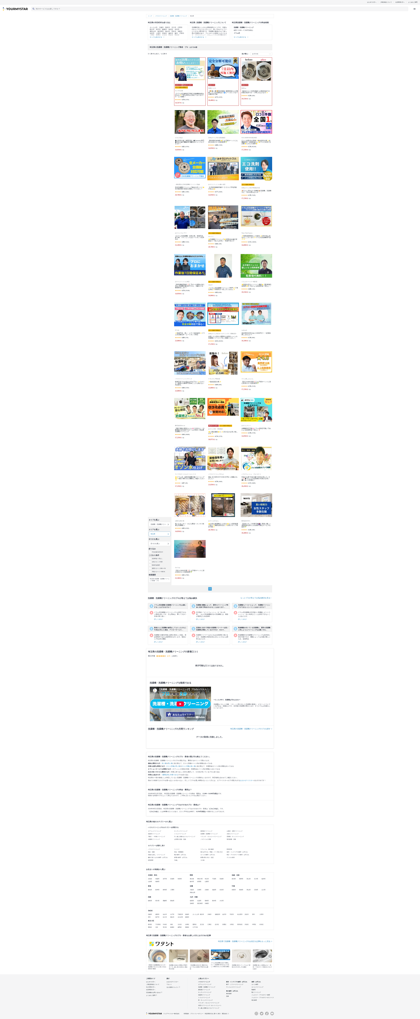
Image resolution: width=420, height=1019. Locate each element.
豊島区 (150, 927)
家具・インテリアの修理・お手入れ (237, 852)
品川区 (217, 924)
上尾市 (158, 33)
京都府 (207, 890)
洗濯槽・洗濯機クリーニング (209, 834)
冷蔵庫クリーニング (154, 839)
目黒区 (224, 924)
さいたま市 (153, 27)
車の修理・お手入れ (232, 991)
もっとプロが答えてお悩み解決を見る (255, 598)
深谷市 (152, 33)
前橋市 (187, 914)
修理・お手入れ (256, 982)
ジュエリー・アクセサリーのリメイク (263, 997)
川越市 (161, 27)
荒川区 (165, 927)
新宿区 (150, 924)
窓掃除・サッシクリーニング (235, 836)
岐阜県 (157, 890)
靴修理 (254, 989)
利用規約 (186, 1013)
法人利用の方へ (150, 987)
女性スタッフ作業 (157, 562)
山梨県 (207, 881)
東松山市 (153, 31)
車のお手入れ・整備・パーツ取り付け (211, 852)
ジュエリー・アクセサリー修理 (261, 995)
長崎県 (207, 900)
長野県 (241, 879)
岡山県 (249, 890)
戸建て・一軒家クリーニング (156, 836)
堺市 (149, 917)
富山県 (249, 879)
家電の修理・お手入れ (180, 857)
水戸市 (172, 914)
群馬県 (199, 881)
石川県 (256, 879)
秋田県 (180, 879)
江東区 (209, 924)
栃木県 (192, 881)
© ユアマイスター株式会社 (171, 1013)
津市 (253, 914)
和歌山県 (192, 892)
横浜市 (202, 914)
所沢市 (158, 29)
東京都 (192, 879)
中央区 (165, 924)
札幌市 (150, 914)
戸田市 (181, 33)
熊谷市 (167, 27)
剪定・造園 (151, 852)
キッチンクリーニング (180, 831)
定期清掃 (150, 860)
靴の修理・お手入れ (180, 854)
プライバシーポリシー (196, 1013)
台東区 (187, 924)
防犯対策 (229, 849)
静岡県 (165, 890)
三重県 (172, 890)
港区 (171, 924)
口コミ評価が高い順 (173, 766)
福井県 (263, 879)
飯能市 (164, 29)
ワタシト (169, 984)
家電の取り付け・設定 (207, 857)
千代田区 (158, 924)
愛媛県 (165, 900)
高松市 (172, 917)
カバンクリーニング (257, 987)
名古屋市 (239, 914)
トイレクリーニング (180, 834)
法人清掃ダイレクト (173, 987)
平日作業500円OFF (157, 552)
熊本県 (214, 900)
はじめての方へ (371, 2)
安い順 (164, 763)
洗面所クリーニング (154, 834)
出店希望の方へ (400, 2)
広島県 (256, 890)
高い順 (170, 763)
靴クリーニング (256, 992)
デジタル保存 (231, 857)
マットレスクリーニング (233, 987)
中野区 (254, 924)
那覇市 (187, 917)
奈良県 (222, 890)
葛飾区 (187, 927)
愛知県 (150, 890)
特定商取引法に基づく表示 (212, 1013)
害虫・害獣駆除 (178, 852)
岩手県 (165, 879)
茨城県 (222, 879)
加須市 (170, 29)
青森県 (157, 879)
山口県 (263, 890)
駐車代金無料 (156, 565)
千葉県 (214, 879)
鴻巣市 (180, 31)
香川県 (157, 900)
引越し (176, 860)
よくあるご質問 (412, 2)
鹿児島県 (200, 903)
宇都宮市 (180, 914)
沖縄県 (207, 903)
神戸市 (157, 917)
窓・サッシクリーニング (205, 1000)
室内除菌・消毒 (231, 839)
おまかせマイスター (247, 780)
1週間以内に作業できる (170, 775)
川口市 (174, 27)
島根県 (241, 890)
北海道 (150, 879)
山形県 (150, 881)
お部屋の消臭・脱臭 (180, 839)
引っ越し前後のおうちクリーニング (184, 836)
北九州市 (180, 917)
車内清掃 (228, 993)
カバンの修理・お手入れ (207, 854)
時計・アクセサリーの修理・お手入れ (238, 854)
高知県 (172, 900)
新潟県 (234, 879)
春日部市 (161, 31)
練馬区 (180, 927)
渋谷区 (247, 924)
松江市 (165, 917)
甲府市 (232, 914)
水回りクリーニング (233, 834)
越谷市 (170, 33)
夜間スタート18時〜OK (159, 568)
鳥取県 (234, 890)
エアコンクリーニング (154, 831)
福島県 (157, 881)
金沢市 (224, 914)
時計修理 (254, 1000)
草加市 (164, 33)
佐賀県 (199, 900)
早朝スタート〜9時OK (158, 571)
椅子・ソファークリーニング (234, 984)
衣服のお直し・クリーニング (156, 854)
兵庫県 (199, 890)
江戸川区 (195, 927)
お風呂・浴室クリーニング (234, 831)
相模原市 (217, 914)
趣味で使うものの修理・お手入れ (158, 857)
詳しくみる (158, 619)
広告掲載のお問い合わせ (153, 992)
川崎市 (209, 914)
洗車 (227, 996)
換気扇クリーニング (206, 831)
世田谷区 (239, 924)
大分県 (222, 900)
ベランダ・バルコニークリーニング (210, 836)
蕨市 (176, 33)
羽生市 (174, 31)
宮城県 (172, 879)
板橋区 (172, 927)
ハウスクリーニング (154, 849)
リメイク (176, 849)
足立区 (202, 924)
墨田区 (195, 924)
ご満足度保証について (152, 984)
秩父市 (152, 29)
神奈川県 (200, 879)
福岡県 (192, 900)
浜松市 (247, 914)
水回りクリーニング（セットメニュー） (210, 1005)
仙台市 (165, 914)
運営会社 (224, 1013)
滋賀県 (214, 890)
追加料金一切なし (157, 558)
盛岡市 (157, 914)
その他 (202, 860)
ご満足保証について (386, 2)
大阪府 (192, 890)
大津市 (261, 914)
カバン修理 (255, 984)
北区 (156, 927)
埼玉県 (207, 879)
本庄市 (177, 29)
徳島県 (150, 900)
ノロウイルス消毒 (205, 839)
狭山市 (167, 31)
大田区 (232, 924)
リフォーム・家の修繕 (207, 849)
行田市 (180, 27)
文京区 (180, 924)
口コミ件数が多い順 (188, 766)
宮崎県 (192, 903)
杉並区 (261, 924)
